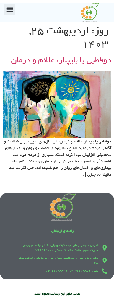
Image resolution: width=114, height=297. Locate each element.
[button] (9, 9)
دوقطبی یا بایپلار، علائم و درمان (61, 61)
